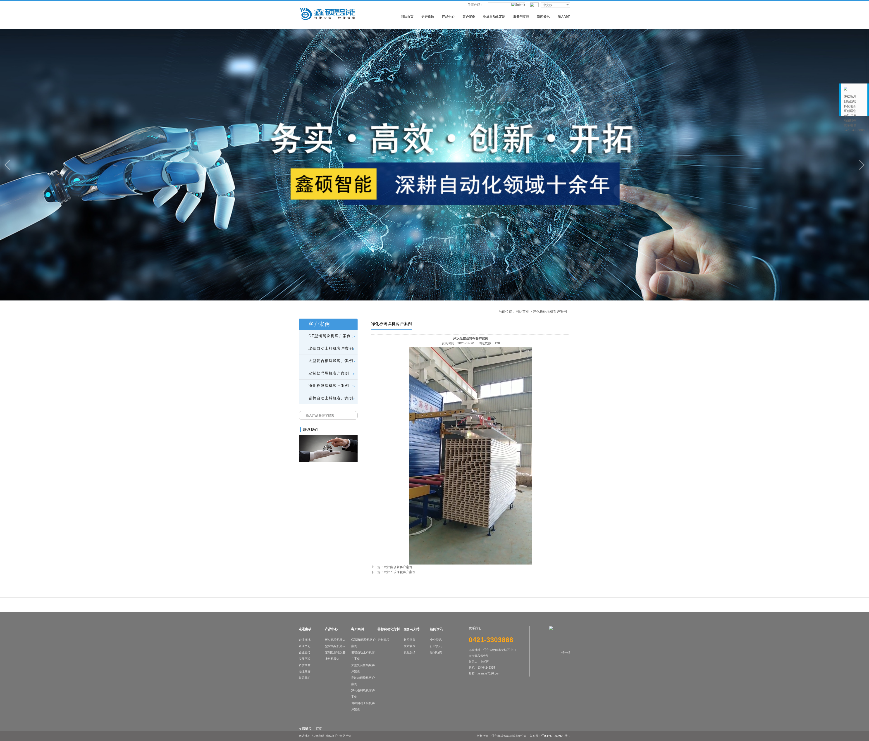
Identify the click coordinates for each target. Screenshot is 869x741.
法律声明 (318, 736)
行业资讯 (436, 646)
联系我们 (304, 677)
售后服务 (409, 639)
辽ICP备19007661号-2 (555, 736)
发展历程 (304, 658)
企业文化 (304, 646)
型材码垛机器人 (335, 646)
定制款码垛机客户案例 (363, 681)
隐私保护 (332, 736)
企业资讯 (436, 639)
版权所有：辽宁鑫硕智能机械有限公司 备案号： (509, 736)
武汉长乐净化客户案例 (399, 572)
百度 (319, 728)
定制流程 (383, 639)
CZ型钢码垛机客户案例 (363, 643)
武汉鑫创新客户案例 (398, 567)
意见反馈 (409, 652)
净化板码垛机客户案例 (363, 693)
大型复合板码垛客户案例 (363, 668)
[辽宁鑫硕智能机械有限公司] (327, 13)
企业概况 (304, 639)
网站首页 (522, 311)
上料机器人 (332, 658)
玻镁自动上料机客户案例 (363, 655)
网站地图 (304, 736)
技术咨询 (409, 646)
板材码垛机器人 (335, 639)
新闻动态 (436, 652)
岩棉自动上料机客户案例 (363, 706)
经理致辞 (304, 671)
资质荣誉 (304, 665)
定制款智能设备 (335, 652)
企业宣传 (304, 652)
